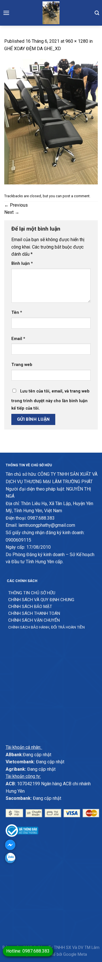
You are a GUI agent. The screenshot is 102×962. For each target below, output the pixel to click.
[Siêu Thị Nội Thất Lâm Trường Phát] (51, 13)
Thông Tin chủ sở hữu (31, 592)
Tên (16, 312)
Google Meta (75, 954)
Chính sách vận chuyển (34, 620)
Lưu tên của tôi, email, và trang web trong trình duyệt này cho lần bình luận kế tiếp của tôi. (50, 400)
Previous (16, 205)
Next (11, 212)
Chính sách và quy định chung (41, 599)
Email (18, 338)
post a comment (76, 196)
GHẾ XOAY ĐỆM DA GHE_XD (32, 48)
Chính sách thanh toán (34, 613)
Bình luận (22, 263)
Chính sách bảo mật (30, 606)
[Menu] (6, 13)
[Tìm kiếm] (97, 13)
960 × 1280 (76, 41)
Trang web (21, 364)
